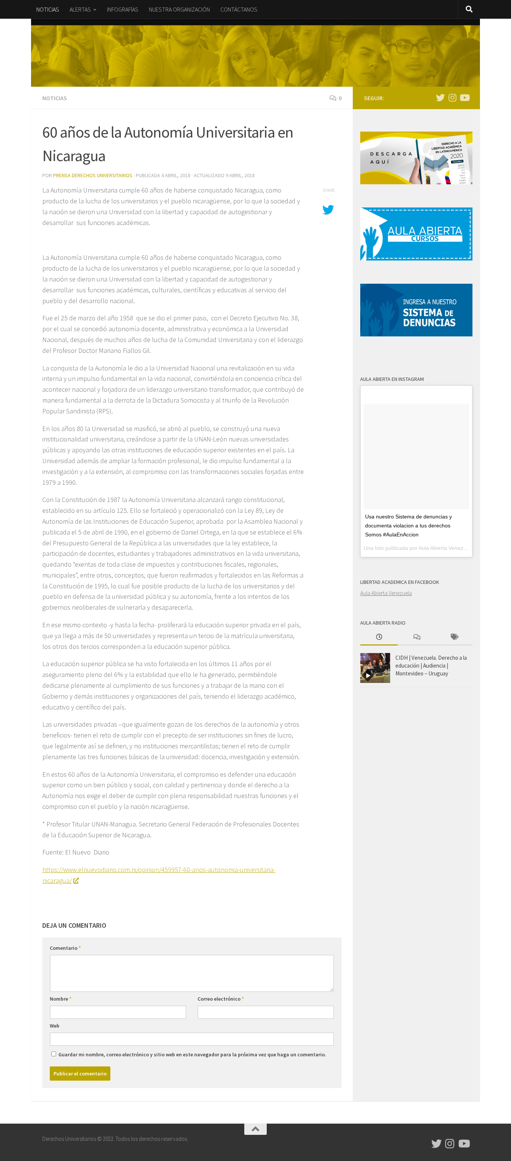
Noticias (54, 98)
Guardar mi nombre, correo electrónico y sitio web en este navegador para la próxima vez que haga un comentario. (192, 1054)
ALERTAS (80, 9)
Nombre (60, 998)
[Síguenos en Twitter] (440, 97)
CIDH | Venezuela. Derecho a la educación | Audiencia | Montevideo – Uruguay (431, 665)
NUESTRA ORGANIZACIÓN (179, 9)
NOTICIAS (47, 9)
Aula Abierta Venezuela (386, 593)
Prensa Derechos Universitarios (92, 175)
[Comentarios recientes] (416, 637)
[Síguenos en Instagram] (452, 97)
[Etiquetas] (453, 637)
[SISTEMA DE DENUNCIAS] (416, 334)
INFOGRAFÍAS (122, 9)
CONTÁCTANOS (238, 9)
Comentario (65, 948)
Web (54, 1025)
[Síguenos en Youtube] (464, 97)
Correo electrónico (221, 998)
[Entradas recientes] (379, 637)
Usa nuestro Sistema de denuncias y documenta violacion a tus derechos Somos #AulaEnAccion (408, 526)
